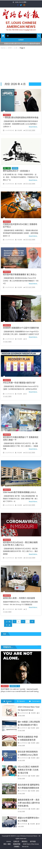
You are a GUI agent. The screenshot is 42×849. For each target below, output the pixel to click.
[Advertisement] (21, 65)
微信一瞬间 (7, 168)
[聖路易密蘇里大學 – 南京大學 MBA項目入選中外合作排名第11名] (9, 804)
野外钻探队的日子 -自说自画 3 (16, 171)
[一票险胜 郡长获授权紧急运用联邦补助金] (21, 100)
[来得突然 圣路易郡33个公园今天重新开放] (21, 308)
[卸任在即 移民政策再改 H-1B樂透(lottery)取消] (9, 756)
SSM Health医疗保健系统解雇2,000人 (19, 492)
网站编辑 (19, 130)
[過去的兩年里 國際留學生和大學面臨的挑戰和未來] (9, 789)
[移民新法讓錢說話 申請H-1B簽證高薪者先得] (9, 741)
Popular (9, 701)
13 (32, 622)
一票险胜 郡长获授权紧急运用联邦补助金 (20, 117)
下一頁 (8, 625)
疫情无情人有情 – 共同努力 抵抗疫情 (19, 598)
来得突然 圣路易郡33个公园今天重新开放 (21, 328)
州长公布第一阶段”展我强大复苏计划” (19, 382)
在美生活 (24, 681)
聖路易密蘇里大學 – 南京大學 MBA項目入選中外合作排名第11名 (29, 802)
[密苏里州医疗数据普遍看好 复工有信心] (21, 257)
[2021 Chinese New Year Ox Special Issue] (9, 711)
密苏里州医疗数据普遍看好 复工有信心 (20, 274)
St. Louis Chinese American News (21, 24)
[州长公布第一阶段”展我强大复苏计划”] (21, 363)
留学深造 (33, 841)
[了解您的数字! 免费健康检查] (21, 664)
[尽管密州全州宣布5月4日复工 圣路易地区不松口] (21, 204)
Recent (22, 701)
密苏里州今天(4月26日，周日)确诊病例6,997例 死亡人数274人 (20, 543)
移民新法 (24, 841)
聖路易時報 (16, 844)
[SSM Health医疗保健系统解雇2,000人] (21, 473)
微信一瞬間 (7, 844)
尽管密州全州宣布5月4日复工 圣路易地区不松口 (20, 225)
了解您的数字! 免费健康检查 (11, 684)
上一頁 (8, 622)
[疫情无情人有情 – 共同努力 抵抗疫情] (21, 579)
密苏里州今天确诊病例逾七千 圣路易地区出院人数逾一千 (20, 438)
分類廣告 (16, 846)
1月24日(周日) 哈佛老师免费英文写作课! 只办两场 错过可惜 (28, 769)
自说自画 (15, 168)
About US (25, 846)
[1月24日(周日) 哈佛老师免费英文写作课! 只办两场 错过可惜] (9, 771)
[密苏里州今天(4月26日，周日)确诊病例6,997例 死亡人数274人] (21, 524)
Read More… (33, 127)
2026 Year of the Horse (31, 844)
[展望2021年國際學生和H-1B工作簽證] (9, 822)
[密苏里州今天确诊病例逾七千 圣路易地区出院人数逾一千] (21, 417)
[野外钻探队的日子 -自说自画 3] (21, 151)
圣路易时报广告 (14, 681)
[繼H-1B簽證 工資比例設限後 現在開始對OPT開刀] (9, 726)
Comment (36, 701)
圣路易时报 (7, 115)
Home (8, 841)
